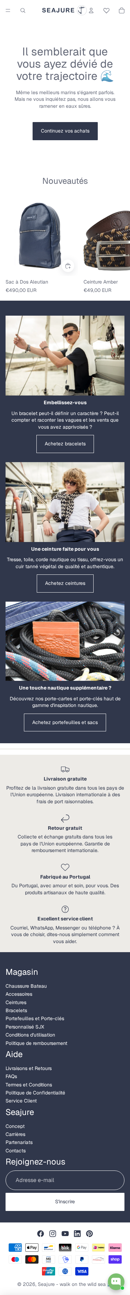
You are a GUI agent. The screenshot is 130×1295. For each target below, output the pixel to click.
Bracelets (16, 1010)
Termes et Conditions (29, 1085)
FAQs (11, 1076)
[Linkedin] (77, 1233)
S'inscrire (65, 1201)
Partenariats (19, 1142)
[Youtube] (65, 1233)
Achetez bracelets (65, 444)
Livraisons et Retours (29, 1068)
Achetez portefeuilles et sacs (65, 722)
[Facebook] (40, 1233)
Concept (15, 1126)
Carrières (15, 1134)
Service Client (21, 1101)
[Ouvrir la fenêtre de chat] (116, 1281)
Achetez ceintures (65, 583)
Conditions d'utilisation (30, 1035)
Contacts (16, 1150)
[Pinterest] (89, 1233)
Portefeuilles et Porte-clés (35, 1018)
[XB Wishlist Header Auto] (106, 9)
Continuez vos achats (65, 131)
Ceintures (16, 1002)
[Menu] (8, 10)
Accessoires (19, 994)
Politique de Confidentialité (35, 1093)
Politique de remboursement (36, 1043)
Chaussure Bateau (26, 986)
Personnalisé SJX (25, 1027)
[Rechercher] (23, 10)
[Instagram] (53, 1233)
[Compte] (91, 10)
